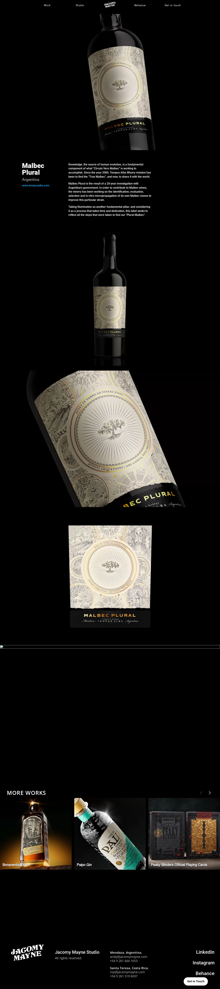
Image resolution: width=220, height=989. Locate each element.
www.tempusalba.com (35, 185)
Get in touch (173, 5)
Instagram (203, 963)
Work (47, 5)
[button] (209, 792)
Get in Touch (196, 981)
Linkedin (205, 952)
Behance (140, 5)
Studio (80, 5)
